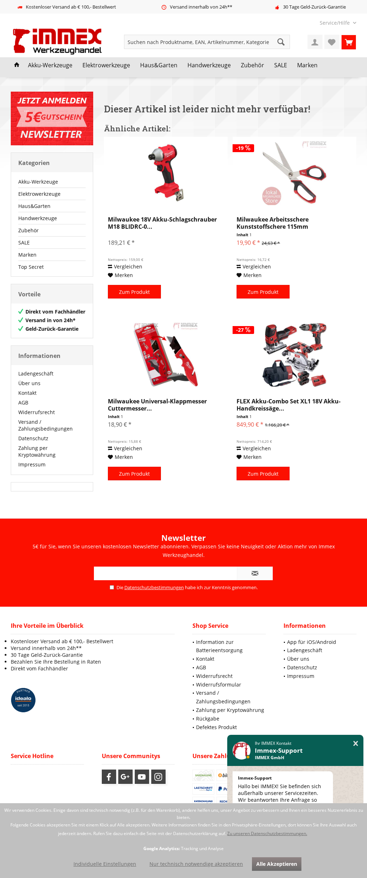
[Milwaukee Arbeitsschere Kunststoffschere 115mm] (294, 173)
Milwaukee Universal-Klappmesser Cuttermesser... (157, 405)
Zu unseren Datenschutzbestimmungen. (267, 833)
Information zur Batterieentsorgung (219, 646)
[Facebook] (109, 777)
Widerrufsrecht (36, 412)
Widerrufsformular (218, 684)
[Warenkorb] (348, 42)
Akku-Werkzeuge (38, 181)
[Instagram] (158, 777)
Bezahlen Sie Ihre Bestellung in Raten (56, 661)
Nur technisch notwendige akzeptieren (196, 863)
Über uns (29, 383)
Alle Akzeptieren (276, 863)
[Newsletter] (52, 118)
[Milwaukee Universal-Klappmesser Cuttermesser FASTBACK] (166, 354)
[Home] (17, 65)
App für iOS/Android (311, 642)
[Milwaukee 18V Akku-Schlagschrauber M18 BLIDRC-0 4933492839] (166, 173)
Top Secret (31, 266)
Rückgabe (207, 718)
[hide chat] (355, 743)
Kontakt (27, 392)
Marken (27, 254)
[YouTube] (142, 777)
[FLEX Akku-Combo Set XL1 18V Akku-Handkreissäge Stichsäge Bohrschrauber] (294, 354)
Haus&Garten (34, 206)
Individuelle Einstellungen (104, 863)
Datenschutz (33, 438)
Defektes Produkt (216, 727)
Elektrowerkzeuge (39, 193)
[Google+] (125, 777)
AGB (23, 402)
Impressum (32, 464)
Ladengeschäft (35, 373)
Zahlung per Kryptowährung (37, 451)
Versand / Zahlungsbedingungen (45, 425)
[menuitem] (335, 22)
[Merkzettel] (331, 42)
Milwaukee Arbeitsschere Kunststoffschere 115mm (273, 223)
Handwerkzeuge (37, 218)
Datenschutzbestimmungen (154, 587)
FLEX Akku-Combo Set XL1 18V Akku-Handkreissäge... (288, 405)
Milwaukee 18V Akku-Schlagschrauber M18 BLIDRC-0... (162, 223)
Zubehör (28, 230)
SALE (24, 242)
